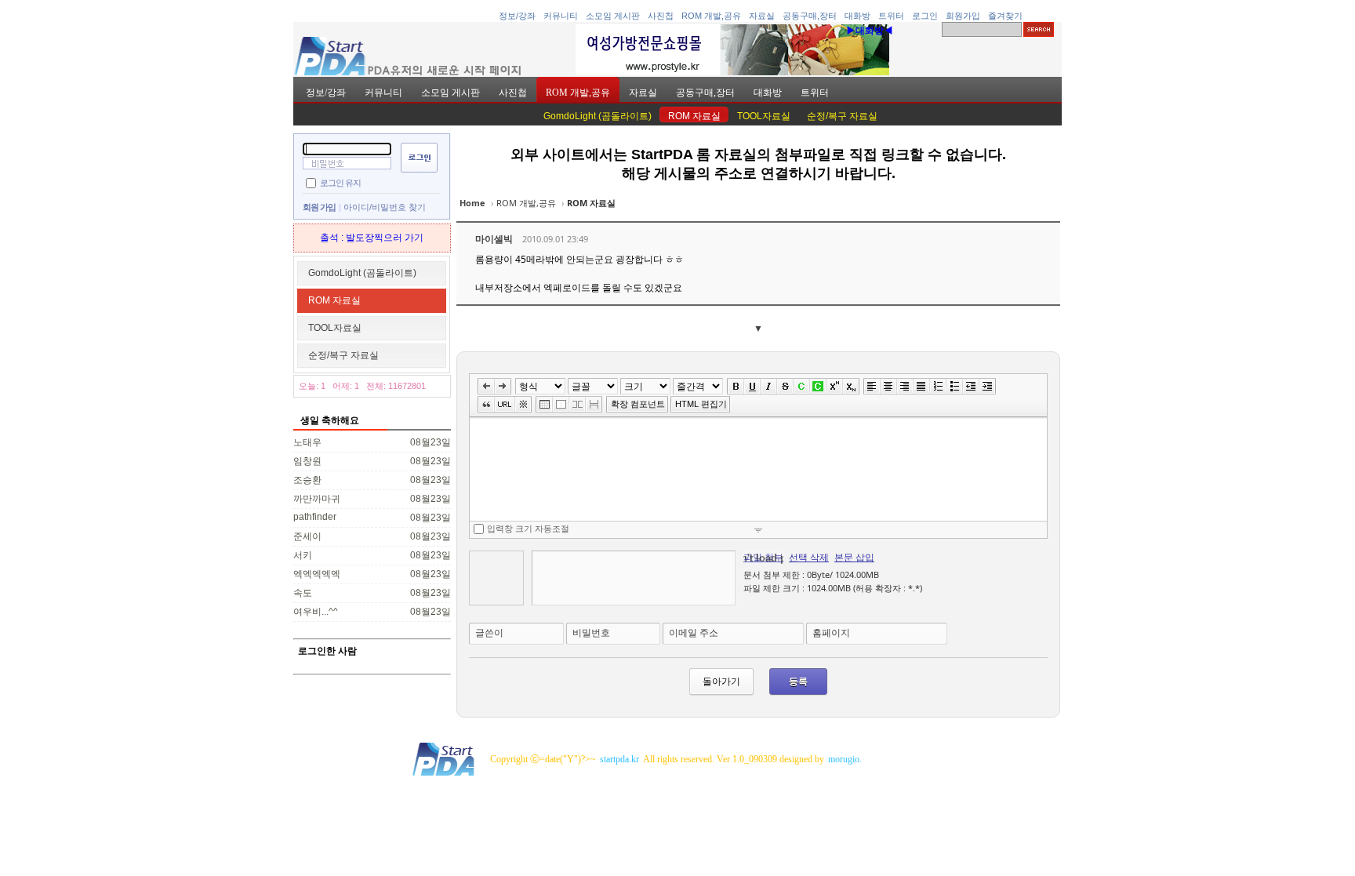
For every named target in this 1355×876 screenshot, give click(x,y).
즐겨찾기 (1005, 15)
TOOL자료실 (763, 116)
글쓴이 (489, 632)
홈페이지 (831, 632)
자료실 (762, 15)
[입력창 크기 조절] (758, 529)
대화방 (857, 15)
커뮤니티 (560, 15)
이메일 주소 (693, 632)
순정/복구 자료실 (842, 116)
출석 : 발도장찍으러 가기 (371, 237)
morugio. (845, 759)
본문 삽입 (854, 557)
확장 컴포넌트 (638, 404)
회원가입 (963, 15)
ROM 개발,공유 (711, 15)
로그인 (925, 15)
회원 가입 (319, 207)
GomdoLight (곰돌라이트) (597, 116)
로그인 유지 (340, 182)
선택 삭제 (809, 557)
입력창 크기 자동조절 (528, 529)
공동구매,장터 (810, 15)
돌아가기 (721, 681)
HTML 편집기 (701, 404)
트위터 (891, 15)
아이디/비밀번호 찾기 (384, 207)
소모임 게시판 (613, 15)
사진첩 (661, 15)
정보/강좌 (517, 15)
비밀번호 (591, 632)
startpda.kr (619, 759)
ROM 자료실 (694, 116)
